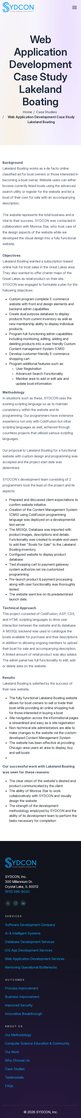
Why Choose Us (17, 1060)
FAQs (9, 1086)
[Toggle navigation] (75, 7)
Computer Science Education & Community (37, 1043)
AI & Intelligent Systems (22, 933)
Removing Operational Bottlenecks (31, 967)
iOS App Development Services (28, 950)
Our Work (12, 1052)
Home (27, 112)
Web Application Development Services (34, 959)
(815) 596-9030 (17, 892)
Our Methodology (18, 1035)
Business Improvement (22, 997)
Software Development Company (30, 925)
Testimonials (14, 1077)
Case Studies (46, 112)
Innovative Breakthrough (23, 1014)
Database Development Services (29, 942)
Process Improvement (21, 988)
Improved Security (19, 1005)
